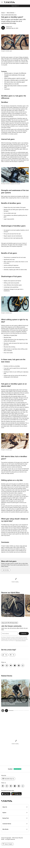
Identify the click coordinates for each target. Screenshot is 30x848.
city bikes (17, 366)
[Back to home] (9, 2)
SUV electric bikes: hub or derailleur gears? (14, 82)
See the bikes (6, 570)
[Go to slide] (16, 710)
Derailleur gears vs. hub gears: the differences (15, 73)
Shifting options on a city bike (11, 83)
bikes (21, 57)
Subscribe (23, 633)
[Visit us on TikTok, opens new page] (18, 665)
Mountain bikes (7, 337)
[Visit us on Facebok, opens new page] (2, 665)
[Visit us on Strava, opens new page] (14, 665)
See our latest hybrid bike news (9, 14)
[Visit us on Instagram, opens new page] (6, 665)
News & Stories (10, 12)
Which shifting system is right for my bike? (14, 78)
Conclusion (7, 89)
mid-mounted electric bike (12, 390)
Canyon (3, 12)
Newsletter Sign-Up (9, 778)
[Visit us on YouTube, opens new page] (10, 665)
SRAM (9, 120)
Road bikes (6, 335)
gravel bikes (14, 335)
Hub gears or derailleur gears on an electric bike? (16, 80)
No (13, 654)
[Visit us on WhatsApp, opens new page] (22, 665)
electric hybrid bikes (20, 409)
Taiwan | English (8, 844)
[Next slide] (6, 710)
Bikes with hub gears (8, 561)
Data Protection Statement (21, 640)
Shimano (3, 120)
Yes (6, 654)
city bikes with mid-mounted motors (12, 396)
